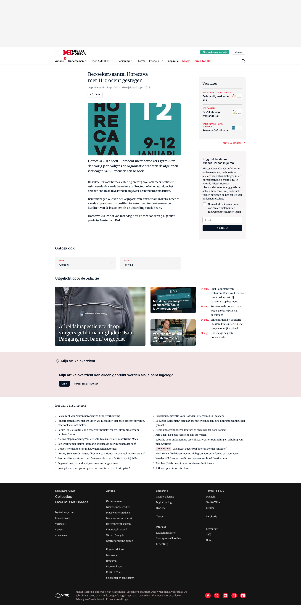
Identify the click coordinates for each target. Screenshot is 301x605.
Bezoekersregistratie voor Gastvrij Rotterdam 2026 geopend (190, 415)
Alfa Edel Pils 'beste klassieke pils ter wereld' (181, 434)
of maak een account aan (86, 383)
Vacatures (60, 523)
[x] (216, 595)
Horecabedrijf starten (118, 523)
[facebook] (208, 595)
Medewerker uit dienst (119, 518)
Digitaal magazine (64, 512)
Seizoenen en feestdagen (120, 577)
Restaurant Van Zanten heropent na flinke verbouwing (89, 415)
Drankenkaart (114, 566)
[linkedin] (225, 595)
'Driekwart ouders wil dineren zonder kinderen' (199, 448)
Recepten (111, 560)
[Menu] (57, 52)
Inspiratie (211, 516)
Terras (160, 516)
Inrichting (162, 543)
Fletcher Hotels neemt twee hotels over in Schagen (185, 463)
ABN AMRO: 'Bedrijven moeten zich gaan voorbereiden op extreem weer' (198, 453)
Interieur (161, 526)
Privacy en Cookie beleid (90, 599)
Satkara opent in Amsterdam (172, 468)
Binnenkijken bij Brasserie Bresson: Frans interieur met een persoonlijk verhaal (227, 324)
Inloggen (239, 52)
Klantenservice (62, 518)
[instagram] (234, 595)
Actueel (110, 490)
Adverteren (61, 535)
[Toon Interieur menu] (162, 61)
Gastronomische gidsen (119, 540)
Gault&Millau (213, 502)
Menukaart (112, 555)
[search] (243, 61)
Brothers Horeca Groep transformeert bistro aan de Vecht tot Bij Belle (97, 458)
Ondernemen (114, 501)
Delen (97, 94)
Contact (59, 529)
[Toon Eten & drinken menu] (112, 61)
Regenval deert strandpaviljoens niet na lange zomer (88, 463)
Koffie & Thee (114, 572)
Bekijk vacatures (232, 143)
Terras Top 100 (215, 490)
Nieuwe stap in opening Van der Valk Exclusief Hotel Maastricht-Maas (98, 438)
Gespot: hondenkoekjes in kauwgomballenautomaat (87, 448)
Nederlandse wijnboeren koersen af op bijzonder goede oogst (191, 429)
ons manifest (142, 591)
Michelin (211, 496)
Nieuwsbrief (65, 491)
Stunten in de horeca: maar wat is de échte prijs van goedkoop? (226, 310)
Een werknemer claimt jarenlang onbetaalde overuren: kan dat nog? (97, 443)
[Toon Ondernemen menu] (86, 61)
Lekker (210, 507)
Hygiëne (161, 507)
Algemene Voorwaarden (165, 595)
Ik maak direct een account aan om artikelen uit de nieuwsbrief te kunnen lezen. (225, 208)
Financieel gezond (116, 529)
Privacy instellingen (117, 599)
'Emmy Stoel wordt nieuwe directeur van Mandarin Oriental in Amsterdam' (101, 453)
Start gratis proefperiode (215, 52)
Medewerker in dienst (118, 512)
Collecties (63, 497)
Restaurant (212, 528)
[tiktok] (243, 595)
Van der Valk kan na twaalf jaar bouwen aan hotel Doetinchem (191, 458)
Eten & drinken (115, 549)
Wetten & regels (115, 535)
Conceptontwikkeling (168, 538)
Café (208, 534)
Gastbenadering (165, 496)
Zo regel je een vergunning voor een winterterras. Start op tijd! (94, 468)
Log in (64, 383)
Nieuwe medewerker (118, 506)
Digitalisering (164, 502)
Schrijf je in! (222, 228)
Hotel (209, 540)
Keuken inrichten (166, 532)
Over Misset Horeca (71, 502)
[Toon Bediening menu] (132, 61)
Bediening (162, 490)
